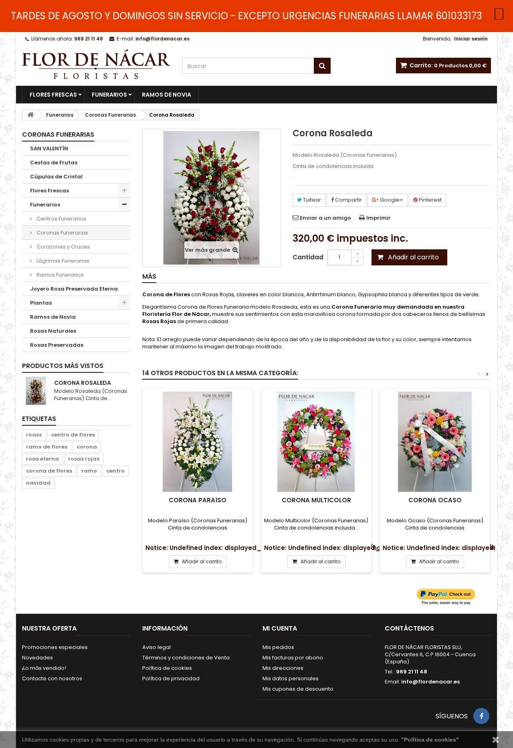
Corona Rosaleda (82, 383)
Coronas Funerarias (61, 233)
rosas (34, 435)
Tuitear (311, 200)
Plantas (41, 303)
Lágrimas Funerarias (62, 261)
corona (87, 447)
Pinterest (430, 200)
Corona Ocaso (435, 500)
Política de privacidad (171, 678)
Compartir (348, 200)
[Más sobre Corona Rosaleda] (36, 391)
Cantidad (308, 257)
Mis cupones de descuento (298, 689)
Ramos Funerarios (59, 275)
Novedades (37, 657)
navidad (38, 483)
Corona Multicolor (316, 500)
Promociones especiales (55, 647)
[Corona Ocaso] (435, 442)
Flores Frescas (53, 95)
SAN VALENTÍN (49, 148)
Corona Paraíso (197, 500)
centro (115, 471)
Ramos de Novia (166, 95)
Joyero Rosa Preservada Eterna (74, 289)
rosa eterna (42, 459)
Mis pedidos (278, 647)
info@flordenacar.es (430, 681)
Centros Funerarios (60, 218)
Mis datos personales (291, 678)
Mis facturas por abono (293, 657)
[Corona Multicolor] (316, 442)
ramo (89, 471)
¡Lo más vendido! (44, 668)
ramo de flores (46, 447)
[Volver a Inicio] (30, 115)
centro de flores (73, 435)
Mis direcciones (283, 668)
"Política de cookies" (430, 739)
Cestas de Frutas (53, 162)
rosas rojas (83, 459)
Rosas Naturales (53, 331)
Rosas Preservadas (56, 345)
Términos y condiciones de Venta (186, 657)
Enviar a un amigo (325, 218)
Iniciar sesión (471, 38)
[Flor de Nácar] (96, 64)
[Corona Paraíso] (197, 442)
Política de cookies (167, 668)
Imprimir (378, 218)
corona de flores (49, 471)
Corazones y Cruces (62, 247)
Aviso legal (156, 647)
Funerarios (109, 95)
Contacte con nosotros (52, 678)
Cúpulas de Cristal (56, 176)
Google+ (391, 200)
